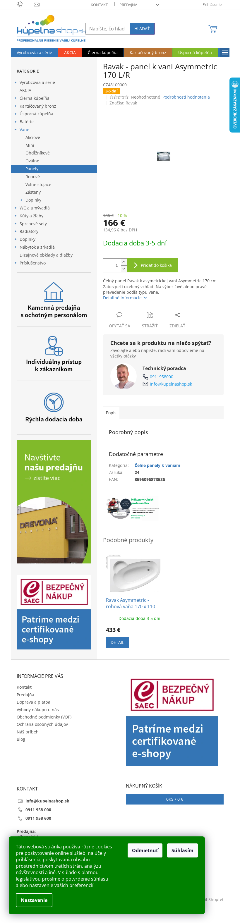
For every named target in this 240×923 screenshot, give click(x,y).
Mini (29, 145)
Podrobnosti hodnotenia (186, 97)
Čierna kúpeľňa (34, 98)
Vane (24, 129)
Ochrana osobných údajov (42, 724)
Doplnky (33, 200)
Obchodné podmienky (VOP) (44, 717)
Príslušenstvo (33, 263)
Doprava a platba (33, 702)
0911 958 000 (38, 809)
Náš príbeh (28, 732)
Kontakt (99, 4)
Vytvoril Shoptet (208, 899)
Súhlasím (182, 850)
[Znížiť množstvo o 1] (124, 268)
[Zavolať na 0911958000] (25, 4)
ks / (174, 799)
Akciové (32, 137)
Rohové (32, 176)
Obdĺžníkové (37, 153)
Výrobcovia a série (37, 82)
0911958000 (161, 376)
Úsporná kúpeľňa (36, 113)
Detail (117, 642)
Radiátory (29, 231)
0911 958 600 (38, 818)
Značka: (123, 103)
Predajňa (128, 4)
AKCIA (25, 90)
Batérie (27, 121)
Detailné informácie (122, 297)
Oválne (32, 161)
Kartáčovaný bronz (38, 106)
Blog (21, 739)
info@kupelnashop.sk (171, 384)
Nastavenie (34, 900)
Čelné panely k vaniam (157, 465)
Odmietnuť (145, 850)
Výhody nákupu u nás (38, 709)
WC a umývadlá (35, 208)
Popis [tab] (111, 412)
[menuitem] (34, 52)
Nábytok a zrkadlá (37, 247)
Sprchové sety (33, 223)
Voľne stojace (38, 184)
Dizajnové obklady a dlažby (46, 255)
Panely (31, 168)
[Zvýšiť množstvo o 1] (124, 262)
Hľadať (142, 28)
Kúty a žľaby (31, 216)
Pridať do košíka (156, 265)
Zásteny (33, 192)
